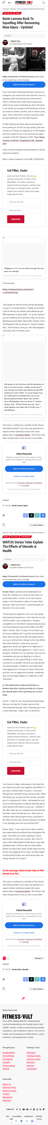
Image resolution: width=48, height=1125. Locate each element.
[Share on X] (21, 1121)
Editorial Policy (9, 1087)
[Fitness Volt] (24, 2)
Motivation (8, 13)
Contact (6, 1094)
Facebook (21, 483)
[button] (5, 2)
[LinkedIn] (40, 1109)
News (18, 13)
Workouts (31, 1052)
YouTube (25, 485)
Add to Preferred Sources (24, 84)
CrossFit (6, 1062)
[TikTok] (37, 1109)
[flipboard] (43, 1109)
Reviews (30, 1065)
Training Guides (34, 1056)
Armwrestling (9, 1065)
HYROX (6, 1069)
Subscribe (15, 219)
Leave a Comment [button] (38, 525)
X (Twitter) (38, 483)
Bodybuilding (9, 1052)
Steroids (25, 969)
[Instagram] (30, 1109)
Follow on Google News (24, 476)
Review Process (9, 1090)
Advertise (7, 1100)
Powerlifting (8, 1056)
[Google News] (27, 1109)
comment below (22, 435)
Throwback (25, 537)
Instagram (29, 483)
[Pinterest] (34, 1109)
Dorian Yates (16, 969)
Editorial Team (15, 41)
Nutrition (31, 1062)
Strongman (8, 1059)
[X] (20, 1109)
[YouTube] (23, 1109)
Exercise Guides (33, 1059)
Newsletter (8, 1097)
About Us (7, 1084)
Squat (25, 505)
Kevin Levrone (17, 505)
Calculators (32, 1069)
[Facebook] (17, 1109)
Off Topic (14, 537)
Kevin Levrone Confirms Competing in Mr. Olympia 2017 (24, 140)
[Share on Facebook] (16, 1121)
